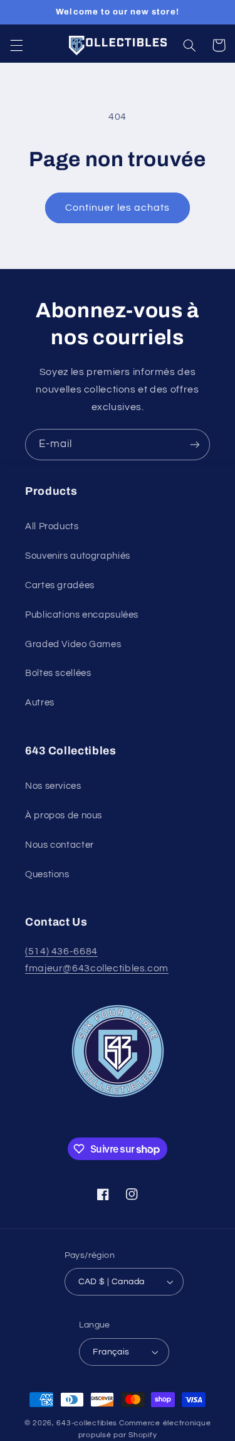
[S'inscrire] (194, 444)
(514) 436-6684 (61, 951)
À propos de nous (63, 815)
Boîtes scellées (58, 673)
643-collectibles (86, 1423)
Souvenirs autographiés (77, 556)
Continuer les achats (117, 208)
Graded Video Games (73, 644)
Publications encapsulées (81, 615)
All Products (52, 526)
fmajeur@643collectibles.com (97, 968)
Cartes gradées (60, 585)
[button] (16, 45)
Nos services (53, 786)
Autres (40, 702)
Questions (47, 874)
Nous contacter (59, 845)
